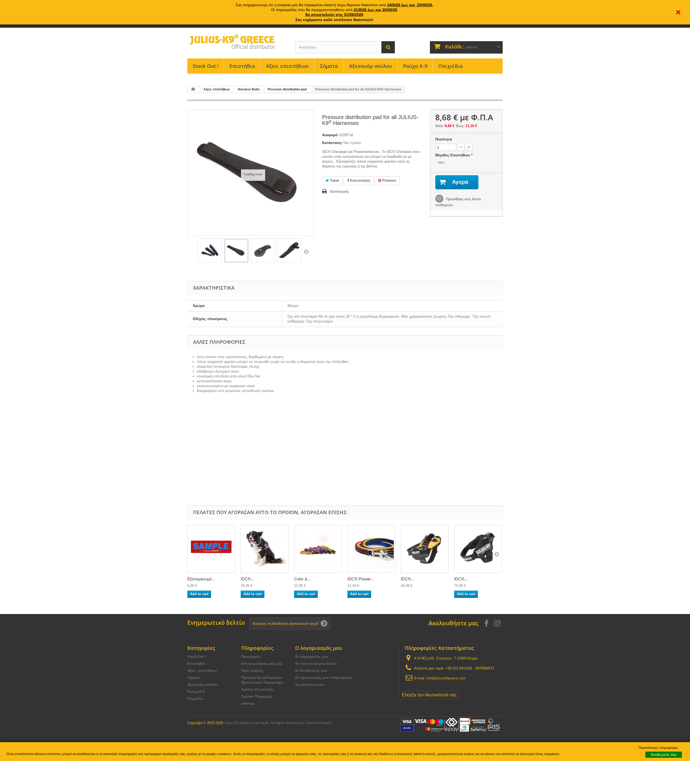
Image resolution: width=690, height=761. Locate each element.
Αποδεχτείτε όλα (664, 755)
